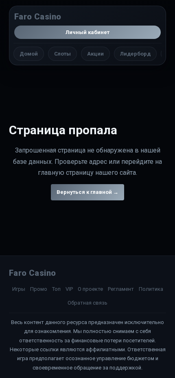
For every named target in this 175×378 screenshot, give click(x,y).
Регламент (121, 289)
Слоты (62, 54)
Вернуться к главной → (87, 192)
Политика (151, 289)
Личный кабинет (87, 32)
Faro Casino (37, 16)
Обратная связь (87, 303)
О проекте (90, 289)
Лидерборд (135, 54)
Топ (56, 289)
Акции (95, 54)
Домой (29, 54)
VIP (69, 289)
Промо (38, 289)
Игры (18, 289)
